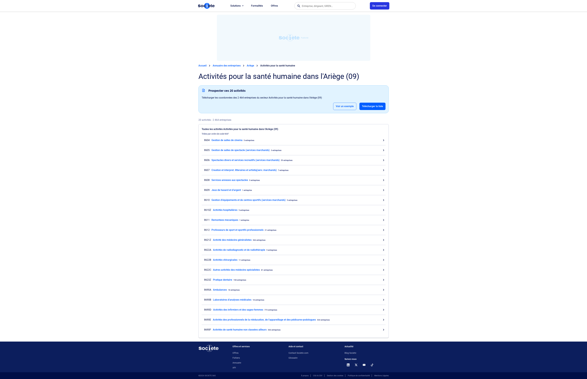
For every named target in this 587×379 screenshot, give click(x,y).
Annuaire (236, 363)
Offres (274, 5)
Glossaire (293, 358)
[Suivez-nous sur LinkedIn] (348, 365)
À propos (305, 376)
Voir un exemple (345, 106)
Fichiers (236, 358)
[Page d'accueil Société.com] (206, 6)
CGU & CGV (317, 376)
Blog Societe (350, 353)
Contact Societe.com (298, 353)
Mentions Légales (381, 376)
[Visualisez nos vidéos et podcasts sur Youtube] (364, 365)
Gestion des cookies (335, 376)
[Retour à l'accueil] (208, 348)
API (234, 367)
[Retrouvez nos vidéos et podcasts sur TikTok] (372, 365)
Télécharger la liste (372, 106)
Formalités (257, 5)
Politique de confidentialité (359, 376)
